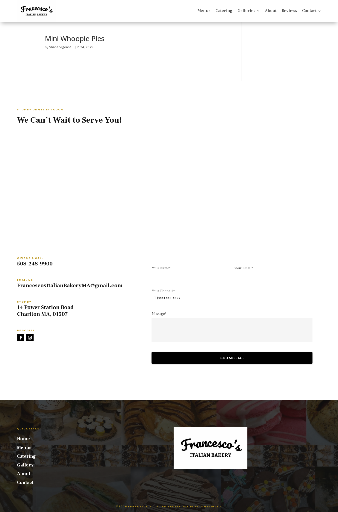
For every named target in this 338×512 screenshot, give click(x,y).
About (271, 10)
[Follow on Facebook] (20, 337)
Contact (309, 10)
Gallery (25, 465)
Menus (204, 10)
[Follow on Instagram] (30, 337)
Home (23, 439)
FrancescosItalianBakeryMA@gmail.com (70, 285)
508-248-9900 (35, 263)
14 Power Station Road (45, 307)
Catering (223, 10)
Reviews (289, 10)
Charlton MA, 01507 (42, 314)
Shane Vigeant (60, 47)
